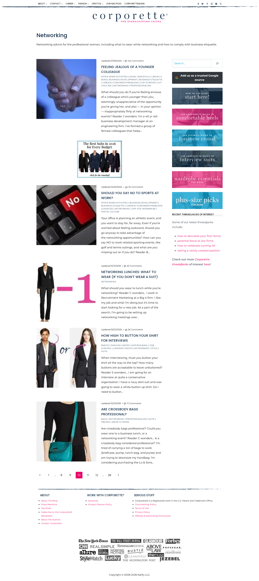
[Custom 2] (203, 4)
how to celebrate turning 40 (196, 245)
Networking (121, 85)
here (207, 264)
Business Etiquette (150, 79)
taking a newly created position (198, 250)
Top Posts (46, 508)
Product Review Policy (100, 504)
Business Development (123, 79)
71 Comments (134, 403)
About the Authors (51, 519)
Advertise (93, 500)
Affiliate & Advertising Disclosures (153, 515)
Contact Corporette (51, 523)
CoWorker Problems (125, 82)
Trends (105, 422)
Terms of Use (142, 508)
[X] (221, 4)
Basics (105, 345)
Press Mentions (49, 504)
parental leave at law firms (195, 240)
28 (109, 475)
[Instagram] (212, 4)
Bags (104, 419)
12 (96, 475)
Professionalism (140, 85)
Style (154, 348)
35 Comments (135, 187)
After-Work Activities (114, 76)
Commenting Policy (145, 504)
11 (88, 475)
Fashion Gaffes (120, 345)
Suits (104, 351)
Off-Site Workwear (143, 208)
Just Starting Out (151, 82)
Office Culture (110, 211)
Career (106, 82)
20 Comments (134, 266)
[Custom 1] (198, 4)
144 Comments (136, 60)
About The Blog (49, 500)
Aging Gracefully (140, 76)
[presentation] (66, 89)
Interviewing (139, 345)
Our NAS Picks (113, 3)
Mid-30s (107, 85)
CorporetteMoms (134, 3)
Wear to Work (120, 422)
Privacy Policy (142, 512)
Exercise (107, 208)
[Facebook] (207, 4)
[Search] (217, 63)
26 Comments (135, 329)
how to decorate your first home (199, 236)
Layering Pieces (122, 348)
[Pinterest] (216, 4)
